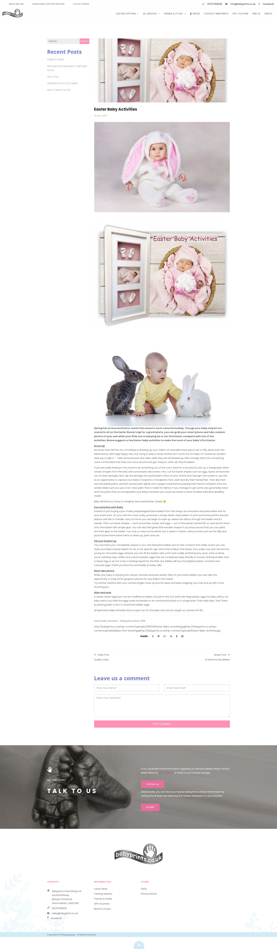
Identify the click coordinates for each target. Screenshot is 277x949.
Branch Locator (102, 908)
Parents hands (55, 59)
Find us (256, 13)
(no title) (53, 76)
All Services (150, 13)
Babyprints (69, 934)
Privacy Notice (149, 893)
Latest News (81, 4)
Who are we (16, 4)
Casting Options (126, 13)
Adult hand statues (59, 90)
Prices (196, 13)
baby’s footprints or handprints (150, 479)
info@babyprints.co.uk (243, 4)
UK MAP (150, 807)
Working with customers (62, 83)
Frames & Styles (173, 13)
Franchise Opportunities (48, 4)
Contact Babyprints (216, 13)
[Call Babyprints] (49, 913)
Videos (268, 13)
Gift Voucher (240, 13)
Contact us (152, 784)
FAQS (144, 888)
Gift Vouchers (101, 903)
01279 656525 (214, 4)
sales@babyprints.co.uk (65, 913)
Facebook (268, 4)
